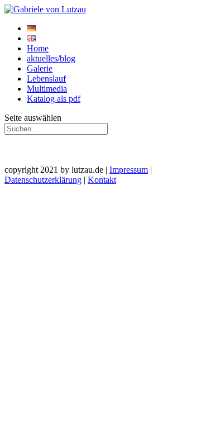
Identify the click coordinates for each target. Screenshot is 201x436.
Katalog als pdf (53, 98)
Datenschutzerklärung (43, 179)
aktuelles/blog (51, 58)
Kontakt (102, 179)
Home (38, 48)
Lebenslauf (46, 78)
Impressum (128, 169)
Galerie (39, 68)
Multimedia (47, 88)
